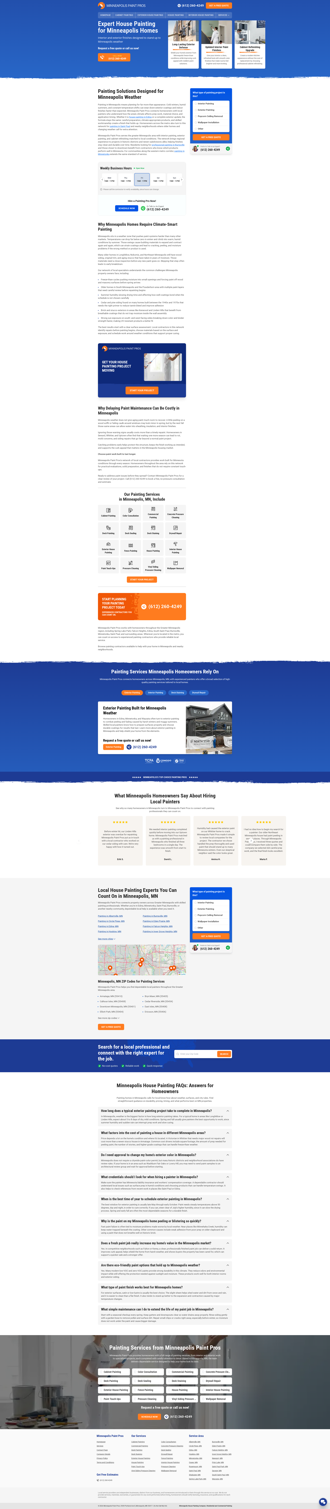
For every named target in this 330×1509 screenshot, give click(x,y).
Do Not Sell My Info (160, 1506)
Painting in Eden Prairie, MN (156, 921)
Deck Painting (136, 1450)
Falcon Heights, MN (220, 1450)
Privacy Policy (102, 1458)
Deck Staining (177, 692)
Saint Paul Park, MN (220, 1467)
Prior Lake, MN (218, 1462)
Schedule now (149, 1416)
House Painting (176, 15)
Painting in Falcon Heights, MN (157, 926)
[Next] (181, 179)
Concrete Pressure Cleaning (172, 1446)
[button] (171, 968)
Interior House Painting (201, 15)
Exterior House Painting (150, 15)
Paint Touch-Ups (138, 1467)
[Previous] (102, 179)
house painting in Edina (140, 117)
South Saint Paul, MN (220, 1475)
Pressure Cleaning (168, 1467)
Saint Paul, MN (195, 1471)
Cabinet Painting (124, 15)
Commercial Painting (139, 1446)
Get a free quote (219, 5)
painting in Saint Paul (120, 126)
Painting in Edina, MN (108, 926)
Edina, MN (193, 1450)
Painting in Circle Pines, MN (111, 921)
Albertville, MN (194, 1442)
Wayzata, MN (217, 1479)
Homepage (105, 15)
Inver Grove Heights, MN (221, 1454)
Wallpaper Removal (168, 1471)
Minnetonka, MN (195, 1458)
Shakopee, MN (194, 1475)
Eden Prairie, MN (218, 1446)
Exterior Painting (132, 692)
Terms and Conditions (105, 1462)
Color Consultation (168, 1442)
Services (222, 15)
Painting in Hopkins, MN (109, 931)
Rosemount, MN (195, 1467)
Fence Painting (167, 1458)
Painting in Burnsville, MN (155, 916)
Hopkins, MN (194, 1454)
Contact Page (102, 1450)
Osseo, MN (193, 1462)
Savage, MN (217, 1471)
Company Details (103, 1454)
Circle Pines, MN (195, 1446)
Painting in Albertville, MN (110, 916)
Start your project (142, 579)
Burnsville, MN (217, 1442)
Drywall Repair (199, 692)
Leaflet (182, 974)
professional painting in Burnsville (168, 145)
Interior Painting (155, 692)
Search (224, 1054)
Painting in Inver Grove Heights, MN (160, 931)
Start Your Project (142, 390)
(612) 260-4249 (117, 57)
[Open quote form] (323, 1502)
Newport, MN (217, 1458)
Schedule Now (126, 208)
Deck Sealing (166, 1450)
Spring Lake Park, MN (197, 1479)
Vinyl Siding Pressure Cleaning (143, 1471)
